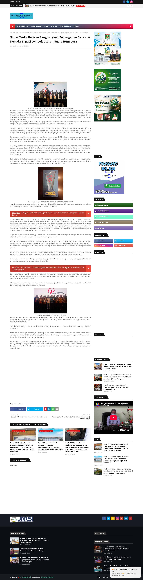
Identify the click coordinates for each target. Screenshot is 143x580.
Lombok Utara (102, 222)
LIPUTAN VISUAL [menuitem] (65, 26)
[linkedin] (126, 518)
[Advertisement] (95, 20)
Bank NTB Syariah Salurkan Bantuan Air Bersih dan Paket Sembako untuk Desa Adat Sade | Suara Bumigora (117, 377)
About (18, 2)
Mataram (100, 228)
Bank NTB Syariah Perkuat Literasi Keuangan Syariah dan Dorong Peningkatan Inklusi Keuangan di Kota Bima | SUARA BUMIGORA (22, 447)
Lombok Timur (102, 217)
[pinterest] (130, 518)
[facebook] (124, 1)
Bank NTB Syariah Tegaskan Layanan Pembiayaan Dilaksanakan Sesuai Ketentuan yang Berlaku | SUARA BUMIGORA (50, 446)
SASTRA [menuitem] (54, 26)
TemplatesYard (26, 577)
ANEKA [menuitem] (76, 26)
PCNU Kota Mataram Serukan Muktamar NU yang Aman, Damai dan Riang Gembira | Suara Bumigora (118, 366)
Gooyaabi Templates (47, 577)
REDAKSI (105, 577)
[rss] (113, 518)
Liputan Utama (20, 33)
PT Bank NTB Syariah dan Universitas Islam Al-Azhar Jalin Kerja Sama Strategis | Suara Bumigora (34, 540)
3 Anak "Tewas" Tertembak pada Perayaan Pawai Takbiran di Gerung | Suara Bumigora (117, 387)
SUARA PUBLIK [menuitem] (36, 26)
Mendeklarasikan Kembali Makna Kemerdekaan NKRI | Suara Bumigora (52, 6)
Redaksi (14, 46)
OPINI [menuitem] (46, 26)
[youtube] (123, 245)
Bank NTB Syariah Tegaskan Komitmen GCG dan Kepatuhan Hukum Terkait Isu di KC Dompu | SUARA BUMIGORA (118, 471)
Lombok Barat (102, 205)
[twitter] (127, 1)
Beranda (12, 33)
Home (12, 2)
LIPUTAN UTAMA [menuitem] (22, 26)
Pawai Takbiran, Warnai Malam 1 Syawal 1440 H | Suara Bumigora (117, 558)
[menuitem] (12, 26)
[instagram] (131, 1)
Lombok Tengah (103, 211)
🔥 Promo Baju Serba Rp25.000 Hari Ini (124, 572)
